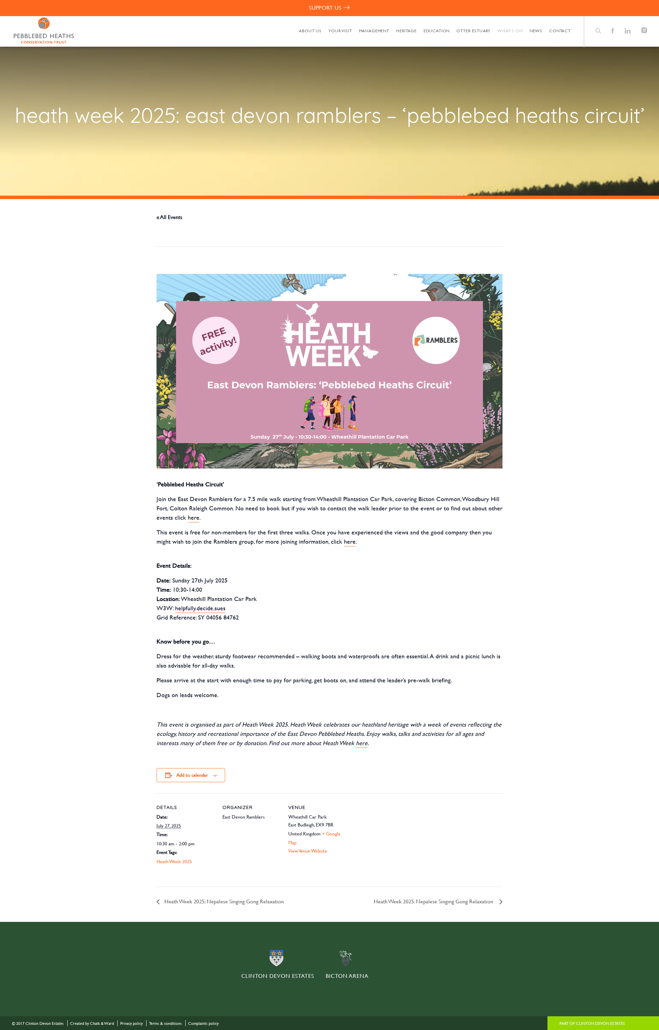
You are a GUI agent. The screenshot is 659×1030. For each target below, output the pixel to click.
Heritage (406, 30)
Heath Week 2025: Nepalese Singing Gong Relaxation (224, 901)
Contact (560, 30)
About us (310, 30)
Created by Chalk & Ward (92, 1023)
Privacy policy (131, 1023)
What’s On (510, 30)
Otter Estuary (473, 30)
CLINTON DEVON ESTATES (277, 976)
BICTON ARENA (347, 976)
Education (437, 30)
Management (374, 30)
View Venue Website (307, 850)
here (193, 517)
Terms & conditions (165, 1023)
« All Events (169, 217)
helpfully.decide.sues (200, 608)
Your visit (340, 30)
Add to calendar (192, 774)
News (536, 30)
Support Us (325, 7)
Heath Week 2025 (174, 861)
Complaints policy (203, 1023)
